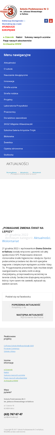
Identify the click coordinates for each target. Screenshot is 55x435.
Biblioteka (9, 136)
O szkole (8, 69)
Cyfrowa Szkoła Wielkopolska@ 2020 (19, 345)
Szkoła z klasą (9, 351)
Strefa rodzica (11, 93)
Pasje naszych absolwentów (17, 40)
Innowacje (9, 81)
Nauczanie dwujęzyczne (16, 75)
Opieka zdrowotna (13, 148)
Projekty (8, 99)
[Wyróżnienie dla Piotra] (47, 316)
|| (24, 21)
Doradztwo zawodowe (15, 118)
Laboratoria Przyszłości (16, 105)
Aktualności (10, 62)
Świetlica (8, 142)
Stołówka (8, 154)
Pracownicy (10, 112)
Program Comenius (11, 348)
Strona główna (11, 172)
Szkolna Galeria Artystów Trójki (20, 130)
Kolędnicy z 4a (26, 306)
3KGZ (18, 124)
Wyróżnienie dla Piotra (30, 316)
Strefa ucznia (10, 87)
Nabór (19, 37)
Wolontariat (37, 172)
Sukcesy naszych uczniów (37, 37)
